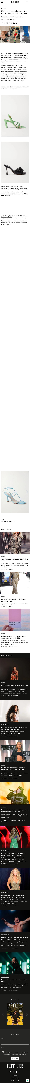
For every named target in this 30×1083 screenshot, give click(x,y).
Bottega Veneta (5, 195)
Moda (3, 8)
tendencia (4, 521)
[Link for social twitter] (10, 1072)
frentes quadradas (6, 217)
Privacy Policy (23, 1054)
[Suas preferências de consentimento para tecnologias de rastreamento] (27, 1080)
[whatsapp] (14, 23)
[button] (27, 492)
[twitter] (12, 23)
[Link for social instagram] (16, 1072)
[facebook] (5, 23)
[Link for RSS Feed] (20, 1072)
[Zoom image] (15, 116)
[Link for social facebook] (13, 1072)
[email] (2, 23)
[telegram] (16, 23)
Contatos (15, 1075)
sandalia (11, 521)
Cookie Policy (15, 1080)
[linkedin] (9, 23)
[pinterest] (7, 23)
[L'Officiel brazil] (15, 2)
